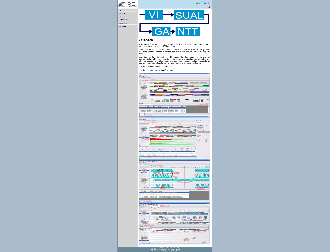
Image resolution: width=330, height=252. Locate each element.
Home (121, 10)
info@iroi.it (207, 3)
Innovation (123, 23)
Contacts (122, 26)
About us (122, 13)
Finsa (173, 46)
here (148, 67)
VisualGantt (123, 20)
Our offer (122, 16)
